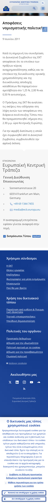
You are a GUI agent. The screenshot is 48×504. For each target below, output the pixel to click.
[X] (10, 382)
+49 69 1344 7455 (24, 204)
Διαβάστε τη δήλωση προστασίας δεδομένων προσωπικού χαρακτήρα (24, 476)
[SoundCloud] (39, 382)
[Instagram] (24, 382)
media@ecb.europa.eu (27, 210)
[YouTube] (31, 382)
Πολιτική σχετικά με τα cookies (23, 348)
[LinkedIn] (17, 382)
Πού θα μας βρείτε (16, 288)
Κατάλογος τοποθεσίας (18, 363)
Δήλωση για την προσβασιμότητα (24, 352)
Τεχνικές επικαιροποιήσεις (20, 317)
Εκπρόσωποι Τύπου (19, 236)
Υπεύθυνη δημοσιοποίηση (20, 321)
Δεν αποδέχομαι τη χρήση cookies (26, 499)
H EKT (9, 266)
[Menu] (43, 8)
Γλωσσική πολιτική (16, 356)
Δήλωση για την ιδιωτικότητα (22, 343)
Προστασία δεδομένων (18, 339)
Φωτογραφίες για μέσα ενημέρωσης (25, 279)
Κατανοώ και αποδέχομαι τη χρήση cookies (26, 493)
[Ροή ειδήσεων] (24, 389)
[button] (43, 3)
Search (34, 8)
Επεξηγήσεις (13, 275)
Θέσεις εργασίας (15, 270)
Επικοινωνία (13, 284)
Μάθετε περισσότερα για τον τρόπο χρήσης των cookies (25, 484)
